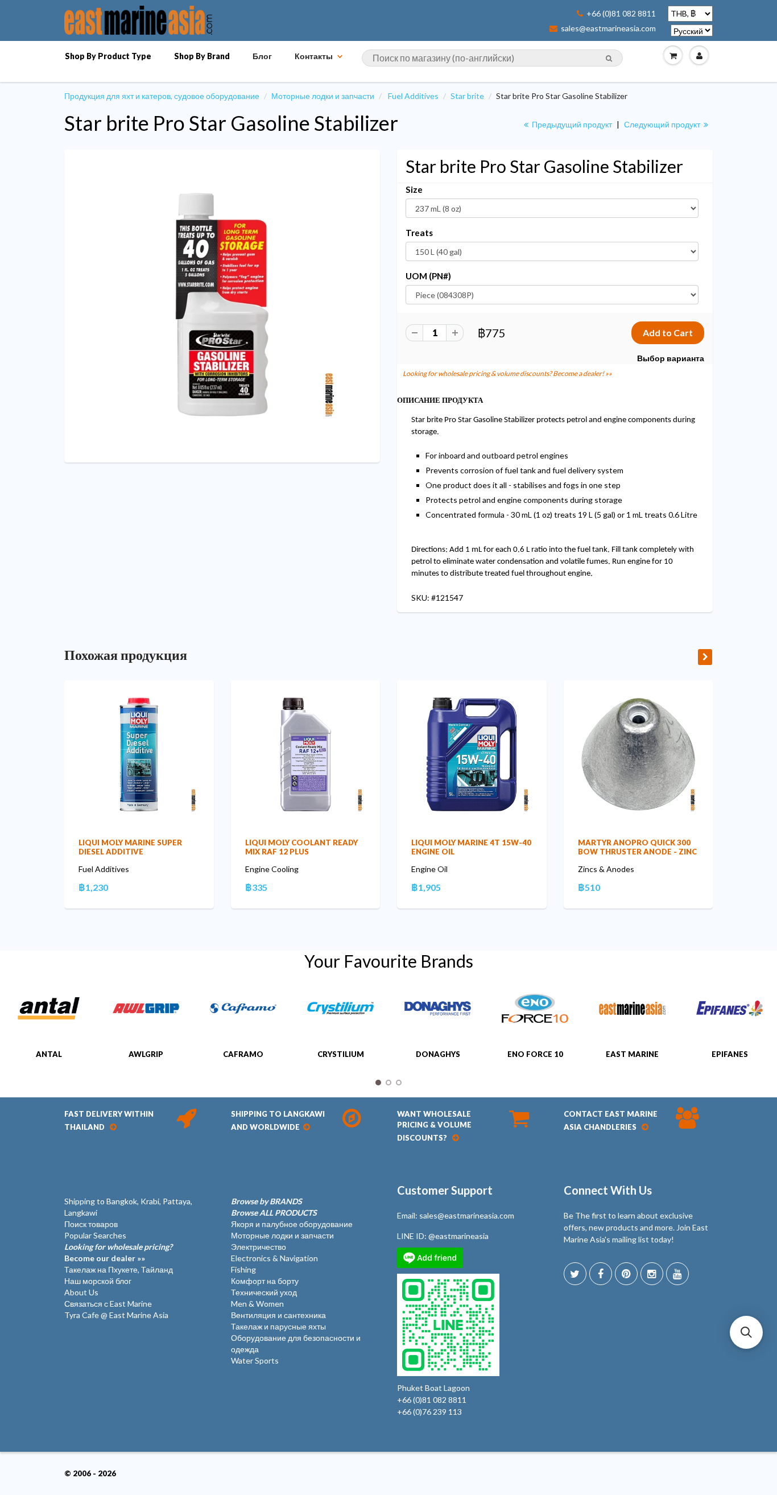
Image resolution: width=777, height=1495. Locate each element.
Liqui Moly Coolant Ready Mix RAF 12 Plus (301, 847)
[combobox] (492, 58)
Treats (419, 233)
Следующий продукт (663, 124)
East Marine (632, 1054)
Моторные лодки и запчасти (322, 96)
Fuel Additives (413, 96)
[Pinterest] (626, 1273)
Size (414, 189)
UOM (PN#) (428, 276)
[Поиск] (609, 58)
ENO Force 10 (535, 1054)
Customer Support (445, 1190)
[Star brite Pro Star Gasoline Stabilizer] (222, 304)
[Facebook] (600, 1273)
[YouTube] (677, 1273)
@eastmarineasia (458, 1236)
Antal (49, 1054)
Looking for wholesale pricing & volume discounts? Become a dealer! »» (507, 373)
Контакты (314, 56)
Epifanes (730, 1054)
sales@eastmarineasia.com (608, 28)
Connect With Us (608, 1190)
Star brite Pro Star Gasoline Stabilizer (231, 122)
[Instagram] (651, 1273)
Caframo (243, 1054)
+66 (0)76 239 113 (429, 1411)
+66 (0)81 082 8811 (621, 13)
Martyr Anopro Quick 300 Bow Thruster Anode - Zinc (637, 847)
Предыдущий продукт (571, 124)
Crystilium (340, 1054)
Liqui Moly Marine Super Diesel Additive (130, 847)
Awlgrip (146, 1054)
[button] (746, 1332)
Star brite (467, 96)
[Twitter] (575, 1273)
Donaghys (438, 1054)
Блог (262, 56)
